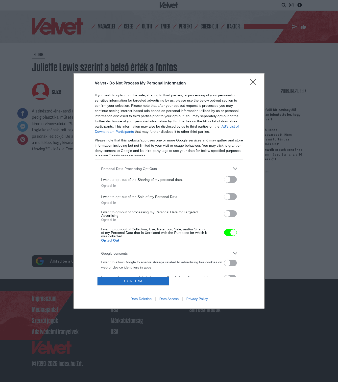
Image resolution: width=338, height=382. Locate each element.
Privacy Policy (197, 299)
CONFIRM (133, 281)
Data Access (169, 299)
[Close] (254, 83)
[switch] (230, 179)
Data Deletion (141, 299)
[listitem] (169, 168)
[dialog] (169, 191)
